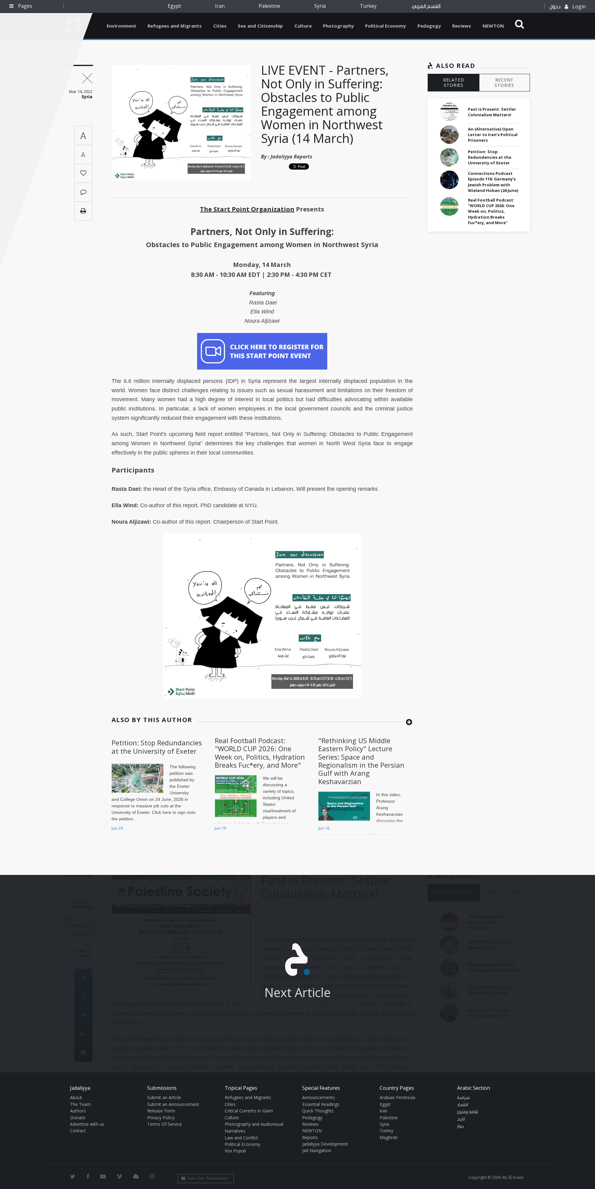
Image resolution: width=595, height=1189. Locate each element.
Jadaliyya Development (325, 1144)
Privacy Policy (160, 1117)
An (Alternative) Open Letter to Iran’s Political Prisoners (493, 134)
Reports (310, 1137)
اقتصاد (462, 1104)
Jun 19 (220, 828)
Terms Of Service (164, 1124)
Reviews (461, 26)
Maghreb (389, 1137)
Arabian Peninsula (397, 1097)
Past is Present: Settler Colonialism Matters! (492, 112)
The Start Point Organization (247, 209)
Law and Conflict (241, 1138)
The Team (80, 1104)
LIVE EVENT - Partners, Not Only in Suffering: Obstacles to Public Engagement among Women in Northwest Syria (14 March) (325, 104)
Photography (338, 26)
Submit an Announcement (173, 1104)
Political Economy (385, 26)
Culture (303, 26)
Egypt (174, 5)
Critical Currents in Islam (249, 1111)
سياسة (463, 1097)
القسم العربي (426, 6)
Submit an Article (164, 1097)
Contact (78, 1131)
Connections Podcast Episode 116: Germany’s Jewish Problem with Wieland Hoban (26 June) (493, 182)
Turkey (368, 5)
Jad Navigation (316, 1150)
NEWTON (493, 26)
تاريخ (461, 1119)
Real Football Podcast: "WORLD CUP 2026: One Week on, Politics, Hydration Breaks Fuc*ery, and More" (260, 753)
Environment (121, 26)
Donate (77, 1117)
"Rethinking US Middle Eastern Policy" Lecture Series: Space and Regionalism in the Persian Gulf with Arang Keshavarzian (361, 761)
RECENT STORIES (504, 82)
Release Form (161, 1111)
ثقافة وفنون (467, 1112)
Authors (78, 1111)
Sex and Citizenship (260, 26)
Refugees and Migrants (175, 26)
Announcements (318, 1097)
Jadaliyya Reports (291, 156)
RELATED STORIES (453, 82)
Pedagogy (429, 26)
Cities (220, 26)
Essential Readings (320, 1104)
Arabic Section (473, 1088)
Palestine (269, 5)
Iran (220, 5)
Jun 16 (323, 828)
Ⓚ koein (516, 1177)
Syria (320, 5)
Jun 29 (117, 828)
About (76, 1097)
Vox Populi (235, 1151)
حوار (460, 1126)
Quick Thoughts (318, 1111)
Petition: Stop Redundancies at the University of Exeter (157, 746)
